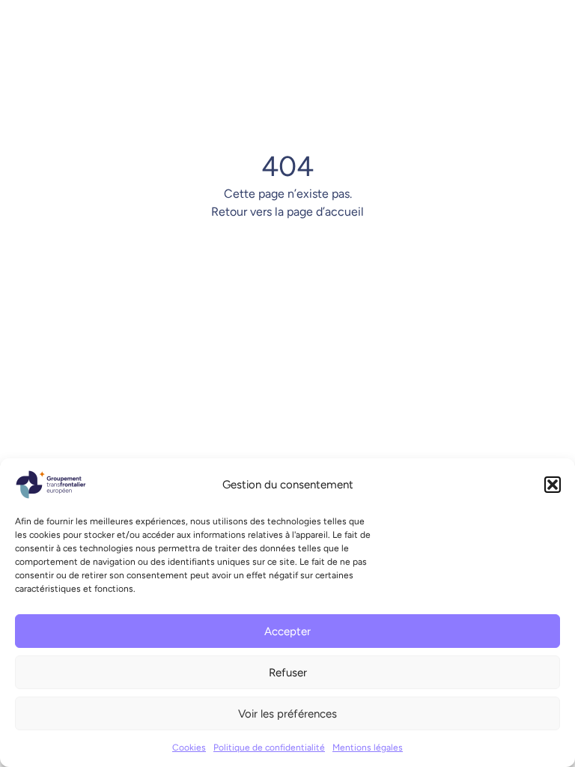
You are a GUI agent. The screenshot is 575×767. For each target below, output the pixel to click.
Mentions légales (367, 747)
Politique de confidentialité (269, 747)
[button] (552, 484)
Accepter (287, 631)
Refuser (288, 672)
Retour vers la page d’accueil (287, 211)
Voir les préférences (287, 714)
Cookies (189, 747)
